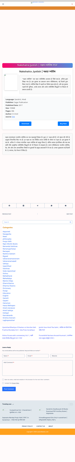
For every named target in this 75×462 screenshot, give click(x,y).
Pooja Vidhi (7, 241)
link (13, 117)
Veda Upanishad (9, 271)
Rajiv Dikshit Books (10, 244)
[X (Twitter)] (23, 205)
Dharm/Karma (8, 283)
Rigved (5, 256)
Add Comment (9, 362)
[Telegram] (38, 205)
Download (25, 124)
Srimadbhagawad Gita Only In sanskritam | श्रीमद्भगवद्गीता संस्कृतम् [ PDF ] (53, 419)
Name (6, 356)
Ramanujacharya (9, 249)
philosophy (7, 239)
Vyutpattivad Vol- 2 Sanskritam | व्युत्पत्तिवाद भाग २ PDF (20, 411)
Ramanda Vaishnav (10, 246)
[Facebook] (9, 205)
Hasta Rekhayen (9, 305)
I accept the (12, 383)
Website (54, 356)
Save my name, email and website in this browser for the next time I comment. (27, 379)
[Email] (66, 205)
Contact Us (40, 426)
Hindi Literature (9, 308)
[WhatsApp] (52, 205)
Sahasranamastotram (11, 259)
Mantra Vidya (8, 281)
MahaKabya (7, 278)
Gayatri (5, 300)
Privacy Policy (15, 383)
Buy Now (63, 124)
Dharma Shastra (9, 286)
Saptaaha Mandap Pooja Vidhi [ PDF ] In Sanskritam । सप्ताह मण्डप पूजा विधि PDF (15, 419)
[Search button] (70, 222)
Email (30, 356)
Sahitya (5, 263)
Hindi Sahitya (8, 310)
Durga (5, 291)
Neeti (5, 236)
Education (7, 293)
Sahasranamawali (9, 261)
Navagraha (7, 234)
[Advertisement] (37, 23)
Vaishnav (6, 268)
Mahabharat (7, 276)
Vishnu (5, 273)
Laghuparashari (9, 320)
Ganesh (6, 298)
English (5, 296)
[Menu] (3, 4)
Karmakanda (8, 315)
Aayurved (6, 231)
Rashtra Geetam (9, 254)
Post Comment (9, 389)
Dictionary (7, 288)
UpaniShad (7, 266)
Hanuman (6, 303)
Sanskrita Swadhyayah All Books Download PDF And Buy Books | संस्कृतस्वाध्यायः (57, 411)
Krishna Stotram (9, 318)
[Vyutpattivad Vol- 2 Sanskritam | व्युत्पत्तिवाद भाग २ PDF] (5, 411)
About (50, 426)
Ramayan (6, 251)
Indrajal (6, 313)
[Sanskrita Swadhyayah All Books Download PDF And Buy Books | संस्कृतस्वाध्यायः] (41, 411)
